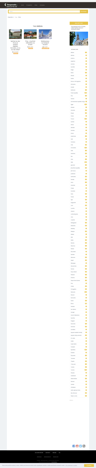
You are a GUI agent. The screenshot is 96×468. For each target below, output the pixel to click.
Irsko (79, 159)
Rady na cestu (79, 396)
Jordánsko (79, 173)
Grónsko (79, 130)
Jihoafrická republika (79, 168)
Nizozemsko (79, 266)
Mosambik (79, 251)
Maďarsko (79, 225)
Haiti (79, 139)
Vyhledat (84, 11)
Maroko (79, 243)
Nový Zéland (79, 271)
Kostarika (79, 191)
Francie (79, 119)
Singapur (79, 321)
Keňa (79, 182)
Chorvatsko (79, 147)
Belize (79, 72)
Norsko (79, 269)
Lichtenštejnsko (79, 214)
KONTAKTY (48, 452)
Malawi (79, 234)
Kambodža (79, 176)
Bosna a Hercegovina (79, 81)
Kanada (79, 179)
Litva (79, 217)
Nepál (79, 260)
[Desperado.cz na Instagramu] (84, 446)
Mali (79, 237)
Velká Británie (79, 378)
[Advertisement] (79, 422)
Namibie (79, 254)
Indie (79, 150)
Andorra (79, 58)
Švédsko (79, 352)
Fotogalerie (29, 5)
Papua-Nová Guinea (79, 280)
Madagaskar (79, 222)
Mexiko (79, 248)
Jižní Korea (79, 170)
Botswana (79, 84)
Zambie (79, 384)
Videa (36, 5)
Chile (79, 144)
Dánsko (79, 98)
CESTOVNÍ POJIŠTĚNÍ (39, 452)
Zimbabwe (79, 387)
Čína (79, 95)
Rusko (79, 300)
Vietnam (79, 381)
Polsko (79, 286)
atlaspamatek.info (47, 456)
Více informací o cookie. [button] (71, 465)
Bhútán (79, 75)
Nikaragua (79, 263)
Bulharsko (79, 90)
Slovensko (79, 323)
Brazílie (79, 87)
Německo (79, 257)
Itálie (79, 162)
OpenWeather (54, 462)
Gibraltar (79, 127)
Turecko (79, 370)
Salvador (79, 306)
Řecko (79, 303)
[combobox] (44, 11)
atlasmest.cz (39, 456)
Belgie (79, 69)
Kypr (79, 199)
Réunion (79, 295)
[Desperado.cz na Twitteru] (80, 446)
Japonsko (79, 165)
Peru (79, 283)
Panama (79, 277)
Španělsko (79, 349)
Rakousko (79, 292)
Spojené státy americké (79, 335)
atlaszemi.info (55, 456)
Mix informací (79, 393)
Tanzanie (79, 358)
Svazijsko (79, 346)
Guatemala (79, 136)
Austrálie (79, 67)
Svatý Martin (79, 344)
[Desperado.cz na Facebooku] (74, 446)
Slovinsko (79, 326)
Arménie (79, 64)
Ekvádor (79, 107)
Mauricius (79, 245)
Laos (79, 205)
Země (22, 5)
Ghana (79, 124)
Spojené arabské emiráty (79, 332)
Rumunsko (79, 297)
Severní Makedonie (79, 315)
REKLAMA (54, 452)
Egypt (79, 104)
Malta (79, 240)
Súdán (79, 341)
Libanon (79, 211)
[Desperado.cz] (11, 4)
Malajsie (79, 231)
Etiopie (79, 113)
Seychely (79, 318)
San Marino (79, 309)
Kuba (79, 194)
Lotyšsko (79, 220)
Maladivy (79, 228)
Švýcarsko (79, 355)
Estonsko (79, 110)
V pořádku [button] (89, 465)
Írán (79, 156)
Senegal (79, 312)
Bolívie (79, 78)
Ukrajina (79, 372)
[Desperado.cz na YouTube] (77, 446)
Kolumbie (79, 185)
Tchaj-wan (79, 364)
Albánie (79, 52)
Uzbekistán (79, 375)
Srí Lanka (79, 338)
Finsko (79, 116)
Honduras (79, 142)
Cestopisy (42, 5)
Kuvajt (79, 196)
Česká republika (79, 93)
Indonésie (79, 153)
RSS (59, 452)
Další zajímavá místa (79, 390)
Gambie (79, 121)
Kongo (79, 188)
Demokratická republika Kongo (79, 101)
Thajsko (79, 361)
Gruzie (79, 133)
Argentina (79, 61)
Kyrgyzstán (79, 202)
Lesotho (79, 208)
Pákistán (79, 274)
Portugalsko (79, 289)
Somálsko (79, 329)
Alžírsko (79, 55)
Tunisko (79, 367)
